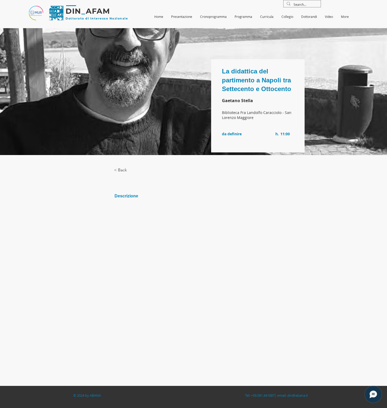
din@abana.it (297, 395)
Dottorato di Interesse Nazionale (97, 18)
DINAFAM (88, 11)
